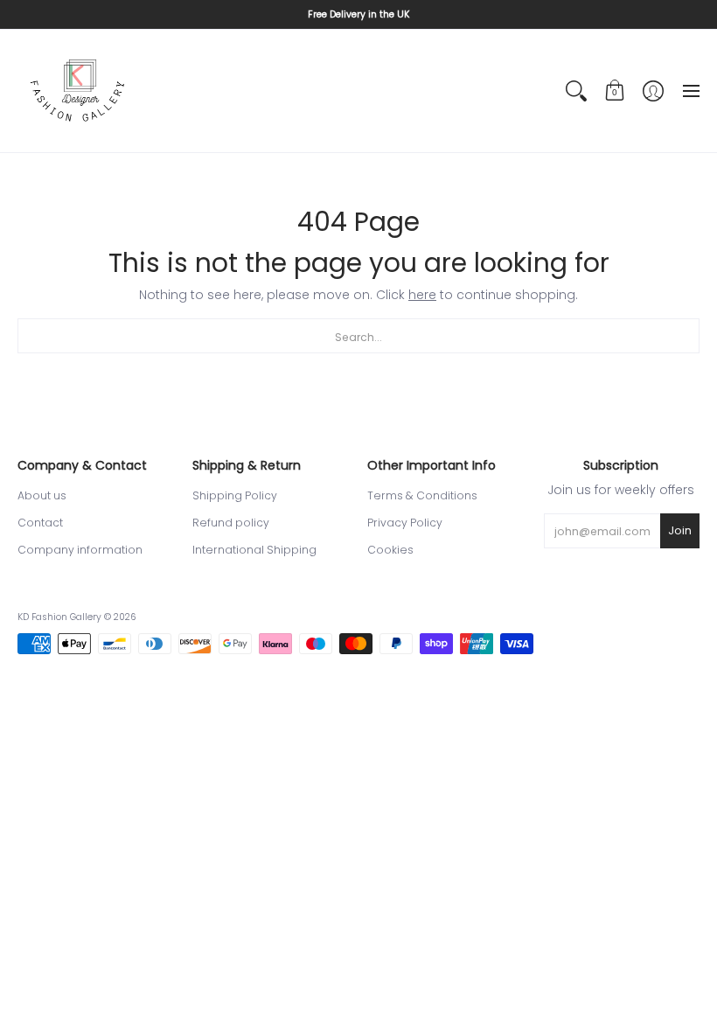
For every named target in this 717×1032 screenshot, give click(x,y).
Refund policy (230, 522)
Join (680, 530)
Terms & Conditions (422, 495)
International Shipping (254, 549)
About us (41, 495)
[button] (614, 91)
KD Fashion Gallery (59, 617)
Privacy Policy (404, 522)
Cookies (390, 549)
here (422, 294)
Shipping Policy (234, 495)
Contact (40, 522)
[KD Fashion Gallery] (78, 91)
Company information (80, 549)
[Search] (576, 91)
